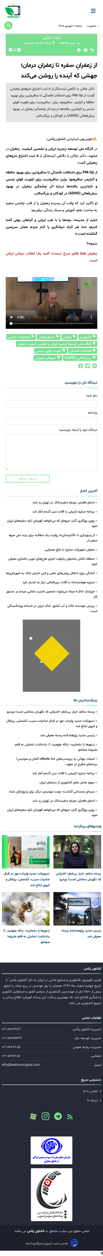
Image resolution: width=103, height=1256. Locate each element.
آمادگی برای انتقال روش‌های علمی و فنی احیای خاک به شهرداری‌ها (50, 573)
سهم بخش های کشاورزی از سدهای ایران (67, 782)
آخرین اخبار (88, 491)
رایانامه (92, 413)
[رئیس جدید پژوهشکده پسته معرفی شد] (77, 909)
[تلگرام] (93, 367)
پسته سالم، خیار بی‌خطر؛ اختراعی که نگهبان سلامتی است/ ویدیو (51, 712)
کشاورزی (86, 337)
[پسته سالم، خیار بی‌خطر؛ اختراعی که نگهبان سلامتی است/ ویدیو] (77, 852)
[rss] (68, 1118)
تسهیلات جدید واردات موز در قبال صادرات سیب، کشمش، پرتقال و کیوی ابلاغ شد (27, 879)
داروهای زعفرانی (46, 358)
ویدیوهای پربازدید (87, 826)
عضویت (92, 26)
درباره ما (93, 1100)
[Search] (8, 25)
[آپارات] (33, 1116)
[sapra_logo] (51, 1194)
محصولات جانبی (19, 337)
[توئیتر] (86, 367)
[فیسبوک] (80, 367)
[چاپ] (78, 51)
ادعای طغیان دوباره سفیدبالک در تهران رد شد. (63, 502)
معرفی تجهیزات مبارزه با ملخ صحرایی (70, 549)
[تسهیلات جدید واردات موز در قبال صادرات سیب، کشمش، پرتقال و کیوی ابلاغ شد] (26, 852)
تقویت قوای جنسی (48, 351)
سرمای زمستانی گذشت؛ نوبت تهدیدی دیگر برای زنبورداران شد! (52, 791)
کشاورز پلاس (35, 1231)
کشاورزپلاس (47, 337)
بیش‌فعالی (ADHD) (78, 358)
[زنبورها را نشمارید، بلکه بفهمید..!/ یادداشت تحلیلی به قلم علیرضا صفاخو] (26, 909)
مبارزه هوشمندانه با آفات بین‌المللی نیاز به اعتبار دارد (59, 582)
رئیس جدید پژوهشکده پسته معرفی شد (67, 735)
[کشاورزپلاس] (12, 10)
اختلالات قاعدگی (80, 351)
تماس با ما (91, 1091)
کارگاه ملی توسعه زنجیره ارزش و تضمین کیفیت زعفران (54, 344)
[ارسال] (84, 51)
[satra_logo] (51, 1150)
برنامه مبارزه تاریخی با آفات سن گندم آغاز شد (63, 511)
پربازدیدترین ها (85, 700)
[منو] (95, 9)
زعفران (68, 337)
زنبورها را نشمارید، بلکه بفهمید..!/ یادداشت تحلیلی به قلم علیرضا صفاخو (26, 936)
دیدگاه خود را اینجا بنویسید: (77, 430)
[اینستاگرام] (43, 1117)
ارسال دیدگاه (28, 479)
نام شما (91, 395)
